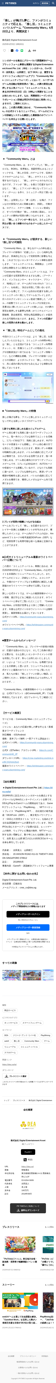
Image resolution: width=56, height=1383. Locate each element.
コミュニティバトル (29, 1047)
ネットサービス (11, 1023)
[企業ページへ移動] (28, 1126)
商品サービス (10, 1010)
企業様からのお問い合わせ (28, 1367)
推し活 (17, 1041)
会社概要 (11, 1356)
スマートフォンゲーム (32, 1023)
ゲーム (47, 1041)
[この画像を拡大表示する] (11, 975)
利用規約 (45, 1356)
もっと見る (49, 1227)
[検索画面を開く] (53, 3)
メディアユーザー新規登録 (28, 927)
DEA (6, 1035)
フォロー (28, 1152)
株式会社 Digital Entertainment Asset (28, 1140)
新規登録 (45, 3)
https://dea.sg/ (27, 1166)
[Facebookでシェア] (17, 50)
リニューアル (10, 1047)
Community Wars (31, 1041)
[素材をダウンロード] (29, 50)
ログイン (36, 3)
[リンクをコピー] (34, 50)
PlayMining (45, 1035)
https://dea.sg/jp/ (9, 1064)
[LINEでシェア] (22, 50)
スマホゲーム (10, 1052)
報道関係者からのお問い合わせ (28, 1362)
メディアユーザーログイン (28, 914)
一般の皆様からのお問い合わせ (28, 1373)
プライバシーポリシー (28, 1356)
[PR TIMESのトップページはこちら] (10, 3)
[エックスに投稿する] (12, 50)
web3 (6, 1041)
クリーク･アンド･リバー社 (24, 1035)
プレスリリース (19, 1100)
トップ (6, 1100)
